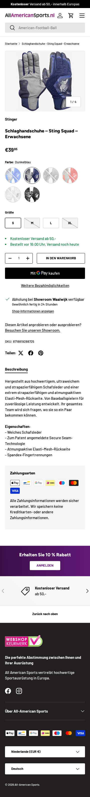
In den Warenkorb (61, 258)
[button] (71, 15)
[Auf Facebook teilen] (31, 353)
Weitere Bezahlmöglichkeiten (45, 285)
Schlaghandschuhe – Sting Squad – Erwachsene (50, 43)
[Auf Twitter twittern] (21, 353)
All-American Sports (26, 784)
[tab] (16, 369)
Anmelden (45, 565)
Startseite (11, 43)
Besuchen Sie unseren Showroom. (32, 330)
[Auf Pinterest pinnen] (41, 353)
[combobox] (45, 28)
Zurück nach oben (45, 614)
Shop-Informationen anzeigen (33, 311)
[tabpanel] (45, 418)
